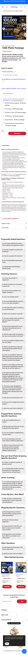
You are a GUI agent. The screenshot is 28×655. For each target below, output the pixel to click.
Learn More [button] (7, 640)
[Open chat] (24, 651)
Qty (2, 130)
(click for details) (21, 88)
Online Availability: (8, 71)
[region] (14, 2)
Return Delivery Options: (14, 88)
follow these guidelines (15, 175)
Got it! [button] (7, 643)
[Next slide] (24, 28)
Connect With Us (6, 619)
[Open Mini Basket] (25, 7)
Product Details (5, 145)
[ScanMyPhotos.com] (14, 7)
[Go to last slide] (3, 28)
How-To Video (5, 227)
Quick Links (4, 615)
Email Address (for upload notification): (13, 80)
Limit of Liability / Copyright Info (11, 218)
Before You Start (6, 223)
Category (4, 610)
